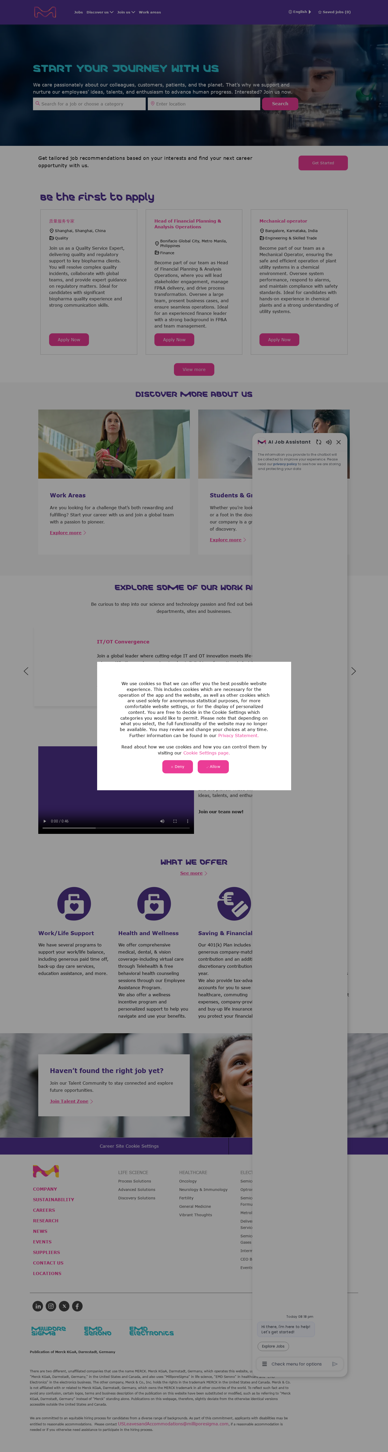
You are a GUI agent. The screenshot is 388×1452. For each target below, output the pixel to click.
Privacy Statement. (238, 735)
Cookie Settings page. (206, 753)
